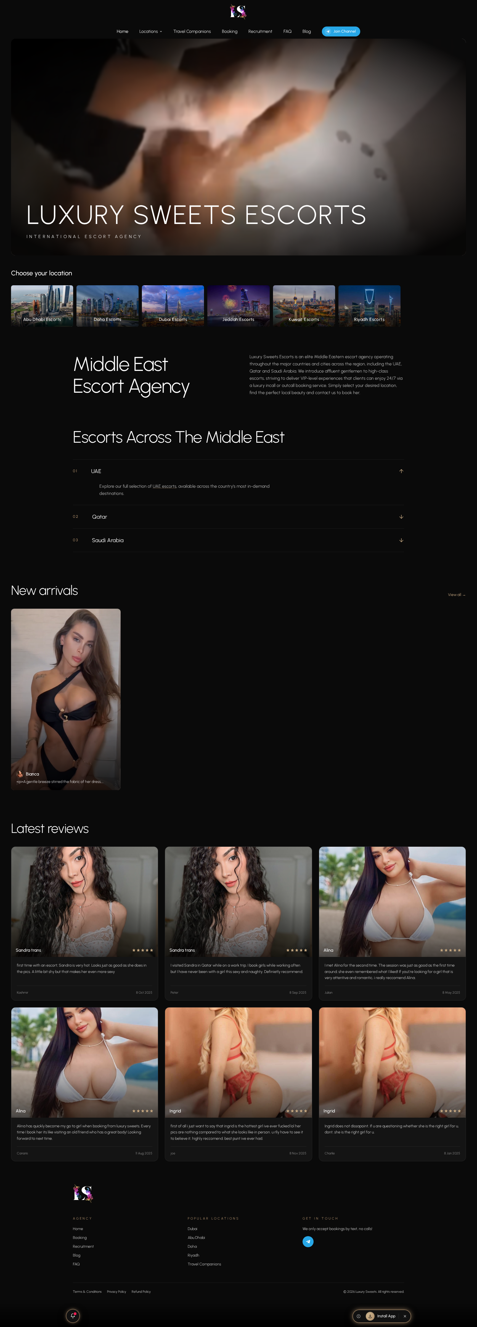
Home (122, 31)
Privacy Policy (116, 1292)
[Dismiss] (405, 1316)
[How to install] (358, 1316)
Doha (192, 1246)
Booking (229, 31)
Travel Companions (192, 31)
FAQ (287, 31)
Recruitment (260, 31)
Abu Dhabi (196, 1237)
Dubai (192, 1228)
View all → (457, 594)
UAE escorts (164, 486)
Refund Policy (141, 1292)
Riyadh (193, 1255)
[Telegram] (308, 1241)
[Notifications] (73, 1316)
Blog (307, 31)
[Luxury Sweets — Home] (238, 11)
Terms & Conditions (87, 1292)
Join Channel (344, 31)
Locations (148, 31)
